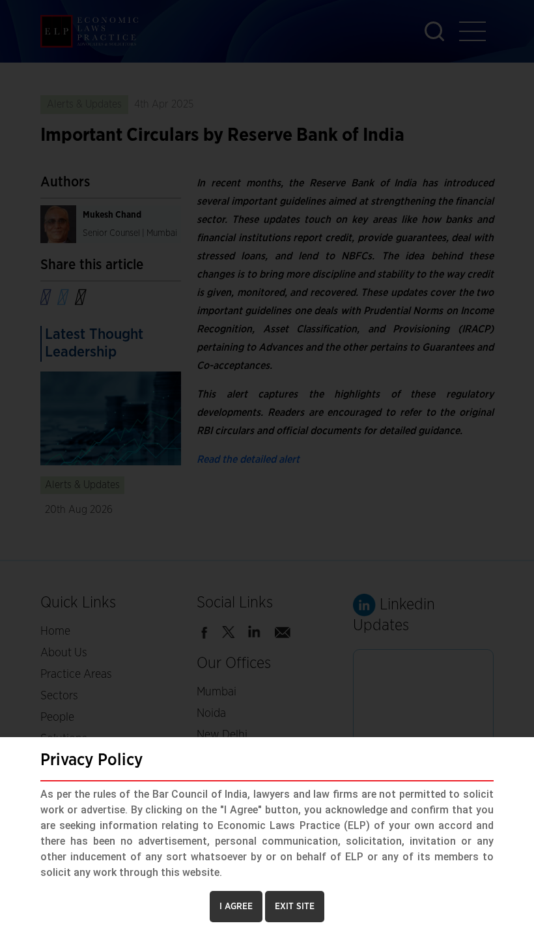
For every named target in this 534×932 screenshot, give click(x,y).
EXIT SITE (295, 906)
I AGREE (236, 906)
